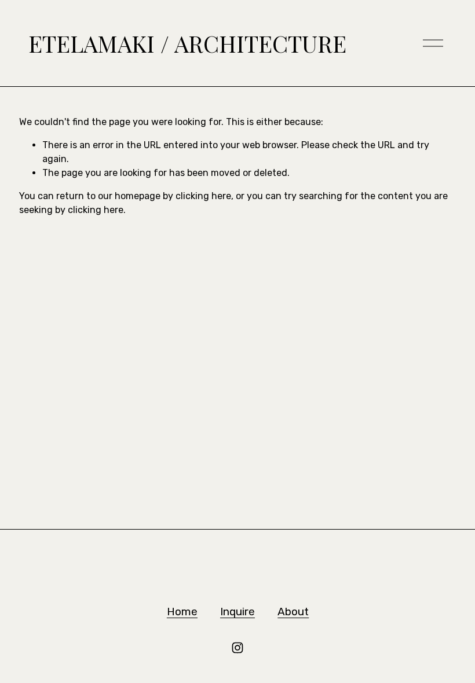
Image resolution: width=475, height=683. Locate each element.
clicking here (203, 195)
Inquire (237, 611)
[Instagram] (237, 647)
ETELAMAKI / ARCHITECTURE (187, 43)
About (293, 611)
